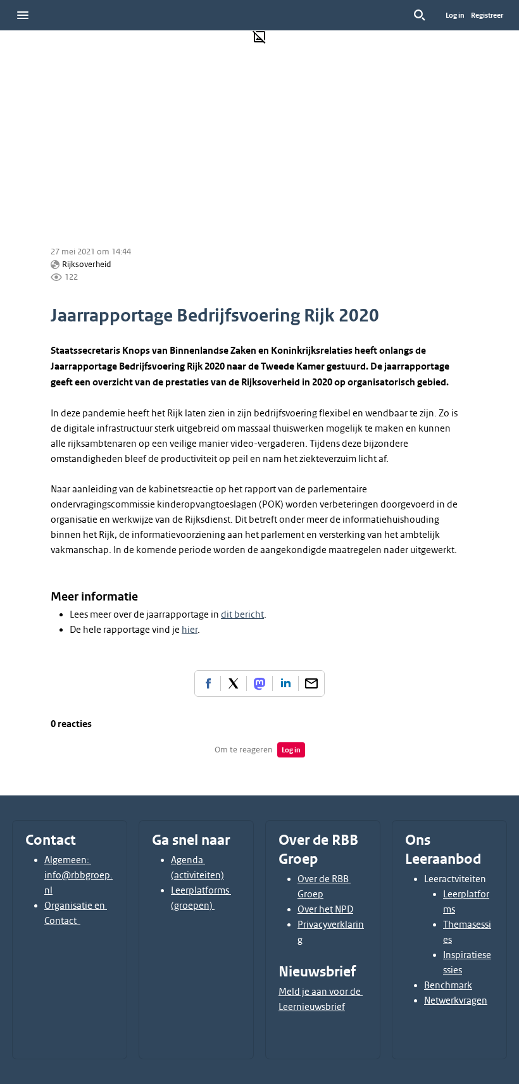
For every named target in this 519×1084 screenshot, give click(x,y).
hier (189, 629)
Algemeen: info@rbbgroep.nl (78, 875)
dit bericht (242, 614)
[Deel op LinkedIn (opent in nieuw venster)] (285, 683)
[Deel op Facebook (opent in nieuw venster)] (207, 683)
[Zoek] (419, 15)
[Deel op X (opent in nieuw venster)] (233, 683)
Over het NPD (325, 909)
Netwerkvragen (455, 1000)
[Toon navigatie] (23, 15)
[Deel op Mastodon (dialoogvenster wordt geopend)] (259, 683)
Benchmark (448, 985)
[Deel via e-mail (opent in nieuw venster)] (311, 683)
